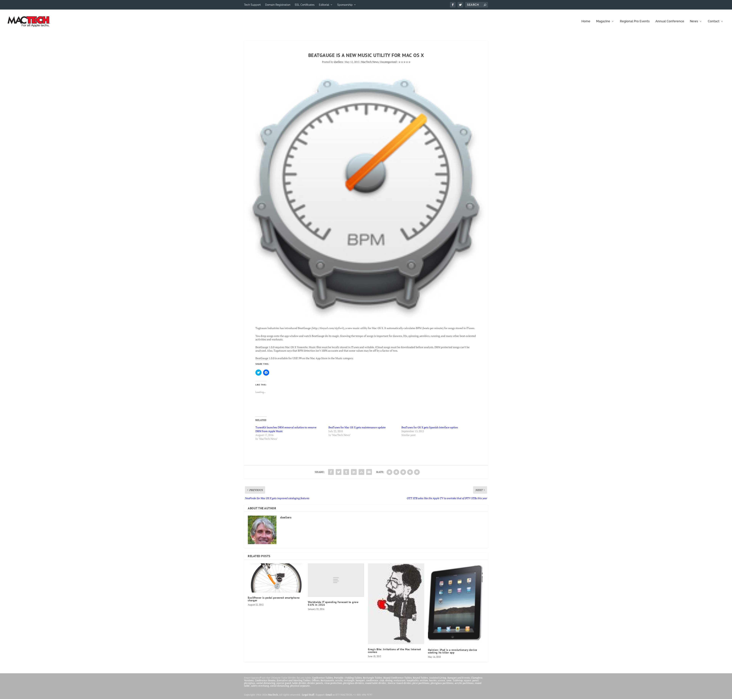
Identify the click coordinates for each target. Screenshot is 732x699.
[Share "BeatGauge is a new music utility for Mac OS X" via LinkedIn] (354, 472)
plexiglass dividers (353, 683)
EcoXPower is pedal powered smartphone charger (274, 599)
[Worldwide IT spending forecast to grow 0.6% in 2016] (336, 580)
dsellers (338, 62)
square (467, 680)
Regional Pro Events (635, 21)
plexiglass (249, 683)
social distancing (265, 683)
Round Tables (420, 677)
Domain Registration (277, 4)
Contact (713, 21)
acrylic (339, 680)
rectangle (349, 680)
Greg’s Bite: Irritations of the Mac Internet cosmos (394, 651)
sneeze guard (283, 683)
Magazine (603, 21)
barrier (433, 680)
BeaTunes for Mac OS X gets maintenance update (357, 427)
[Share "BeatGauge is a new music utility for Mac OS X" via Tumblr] (346, 472)
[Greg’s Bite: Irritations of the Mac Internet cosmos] (396, 603)
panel (475, 680)
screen (441, 680)
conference (372, 680)
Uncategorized (388, 62)
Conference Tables (322, 677)
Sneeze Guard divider (399, 683)
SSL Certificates (305, 4)
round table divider (376, 683)
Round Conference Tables (397, 677)
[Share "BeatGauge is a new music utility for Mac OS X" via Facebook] (331, 472)
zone (449, 680)
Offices (315, 680)
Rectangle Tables (372, 677)
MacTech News (370, 62)
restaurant (399, 680)
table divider (299, 683)
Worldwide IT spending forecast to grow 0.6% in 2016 (333, 603)
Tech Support (252, 4)
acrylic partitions (464, 683)
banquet (360, 680)
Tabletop (458, 680)
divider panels (315, 683)
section (424, 680)
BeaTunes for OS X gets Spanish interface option (429, 427)
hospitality (413, 680)
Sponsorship (345, 4)
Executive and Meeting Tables (294, 680)
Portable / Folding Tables (348, 677)
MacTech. (273, 694)
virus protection (333, 683)
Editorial (324, 4)
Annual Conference (669, 21)
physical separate (300, 685)
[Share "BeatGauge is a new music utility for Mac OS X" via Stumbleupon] (361, 472)
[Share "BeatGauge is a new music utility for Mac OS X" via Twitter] (338, 472)
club (382, 680)
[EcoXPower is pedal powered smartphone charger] (276, 578)
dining (388, 680)
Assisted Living (437, 677)
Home (585, 21)
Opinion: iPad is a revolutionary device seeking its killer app (452, 651)
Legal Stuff (308, 694)
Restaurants (327, 680)
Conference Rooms (265, 680)
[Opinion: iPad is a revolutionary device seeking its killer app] (456, 604)
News (694, 21)
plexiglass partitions (442, 683)
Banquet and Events (458, 677)
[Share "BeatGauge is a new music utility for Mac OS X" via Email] (369, 472)
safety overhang (260, 685)
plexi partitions (420, 683)
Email (329, 694)
